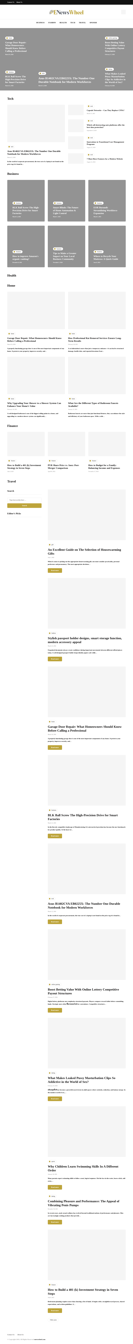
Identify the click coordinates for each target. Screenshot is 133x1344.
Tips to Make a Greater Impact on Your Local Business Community (64, 256)
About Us (19, 2)
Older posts (53, 1320)
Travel (82, 23)
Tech (72, 23)
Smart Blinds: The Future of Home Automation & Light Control (65, 210)
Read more (55, 570)
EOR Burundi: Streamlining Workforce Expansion (105, 210)
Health (63, 23)
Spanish (93, 23)
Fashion (52, 23)
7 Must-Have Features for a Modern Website (105, 159)
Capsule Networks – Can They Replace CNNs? (105, 110)
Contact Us (10, 2)
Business (40, 23)
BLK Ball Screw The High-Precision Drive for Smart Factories (15, 79)
